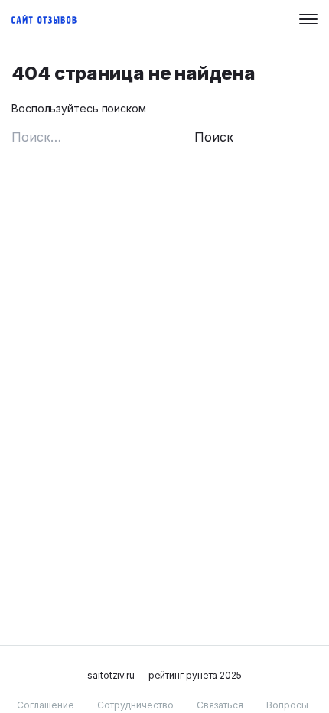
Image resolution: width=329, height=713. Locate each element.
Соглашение (45, 705)
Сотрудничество (135, 705)
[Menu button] (308, 19)
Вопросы (287, 705)
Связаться (220, 705)
